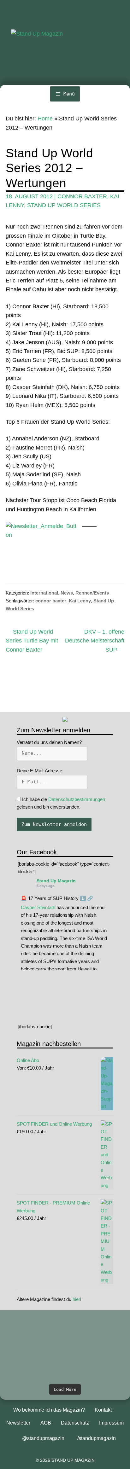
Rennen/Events (92, 592)
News (67, 592)
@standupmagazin (43, 1438)
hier (76, 1299)
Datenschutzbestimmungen (76, 799)
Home (45, 118)
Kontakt (103, 1410)
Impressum (111, 1422)
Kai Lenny (80, 600)
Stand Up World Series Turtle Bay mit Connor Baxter (32, 640)
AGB (45, 1422)
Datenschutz (75, 1422)
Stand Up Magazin (56, 880)
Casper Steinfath (38, 907)
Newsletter (18, 1422)
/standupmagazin (96, 1438)
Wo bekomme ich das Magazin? (49, 1410)
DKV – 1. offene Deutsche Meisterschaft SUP (94, 640)
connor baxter (82, 196)
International (44, 592)
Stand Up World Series (64, 205)
